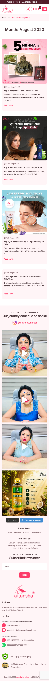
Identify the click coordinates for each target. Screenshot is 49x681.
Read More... (9, 105)
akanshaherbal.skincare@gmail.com (21, 630)
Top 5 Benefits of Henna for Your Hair (21, 91)
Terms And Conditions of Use (28, 543)
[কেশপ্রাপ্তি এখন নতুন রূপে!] (24, 493)
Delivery (12, 543)
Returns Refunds (31, 548)
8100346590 (23, 645)
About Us (18, 532)
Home (4, 17)
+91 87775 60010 (13, 625)
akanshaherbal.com (23, 677)
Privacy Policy (17, 548)
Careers (26, 532)
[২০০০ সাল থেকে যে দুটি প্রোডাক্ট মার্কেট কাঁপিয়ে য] (24, 353)
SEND (24, 575)
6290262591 (12, 645)
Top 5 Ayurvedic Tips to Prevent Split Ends (23, 167)
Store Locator (35, 545)
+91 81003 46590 (27, 640)
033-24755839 (13, 640)
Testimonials (36, 532)
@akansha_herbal (27, 322)
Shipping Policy (14, 545)
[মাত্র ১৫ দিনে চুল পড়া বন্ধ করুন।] (24, 446)
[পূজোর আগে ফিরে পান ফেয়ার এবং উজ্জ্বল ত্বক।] (24, 399)
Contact (25, 545)
